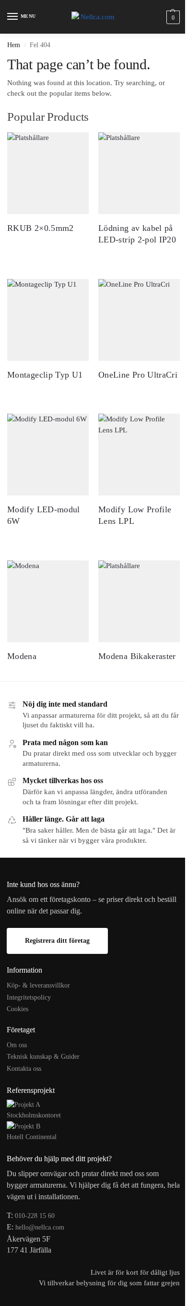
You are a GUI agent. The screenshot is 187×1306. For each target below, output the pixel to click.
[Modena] (48, 601)
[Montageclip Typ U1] (48, 320)
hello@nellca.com (39, 1227)
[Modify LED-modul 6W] (48, 454)
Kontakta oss (24, 1068)
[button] (172, 17)
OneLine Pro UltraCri (137, 375)
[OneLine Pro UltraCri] (139, 320)
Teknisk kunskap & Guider (43, 1056)
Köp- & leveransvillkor (38, 985)
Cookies (17, 1009)
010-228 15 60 (35, 1215)
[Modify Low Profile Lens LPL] (139, 454)
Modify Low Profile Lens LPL (134, 515)
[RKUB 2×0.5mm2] (48, 173)
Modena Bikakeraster (137, 656)
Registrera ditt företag (57, 940)
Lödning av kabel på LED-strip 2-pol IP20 (137, 233)
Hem (13, 45)
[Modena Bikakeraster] (139, 601)
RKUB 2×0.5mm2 (40, 228)
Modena (21, 656)
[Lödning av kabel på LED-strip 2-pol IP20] (139, 173)
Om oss (17, 1045)
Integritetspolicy (29, 997)
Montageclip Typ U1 (44, 375)
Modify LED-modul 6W (43, 515)
